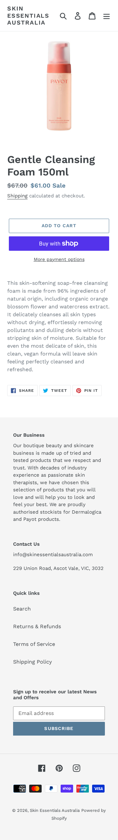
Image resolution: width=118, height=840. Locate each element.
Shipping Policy (32, 662)
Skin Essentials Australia (28, 15)
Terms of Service (34, 644)
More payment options (59, 259)
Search (22, 609)
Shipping (17, 196)
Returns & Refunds (37, 626)
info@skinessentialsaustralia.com (53, 554)
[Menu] (106, 15)
